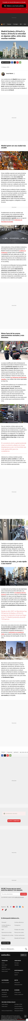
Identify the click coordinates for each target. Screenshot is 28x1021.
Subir (22, 955)
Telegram (20, 906)
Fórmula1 (4, 922)
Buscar (26, 949)
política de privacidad (19, 897)
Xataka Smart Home (6, 969)
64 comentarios (6, 62)
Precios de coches (19, 932)
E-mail (20, 62)
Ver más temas (6, 943)
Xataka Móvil (4, 965)
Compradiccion (5, 996)
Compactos (17, 925)
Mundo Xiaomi (5, 971)
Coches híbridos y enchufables (6, 926)
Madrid (16, 752)
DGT (4, 24)
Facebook (12, 62)
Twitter (15, 62)
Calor (25, 24)
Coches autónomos (19, 935)
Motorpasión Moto (18, 984)
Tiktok (6, 909)
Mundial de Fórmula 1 (19, 938)
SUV (3, 929)
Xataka (3, 962)
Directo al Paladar (5, 982)
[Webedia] (5, 956)
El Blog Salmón (17, 992)
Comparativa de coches (7, 935)
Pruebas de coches (19, 929)
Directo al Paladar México (7, 1010)
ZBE (21, 24)
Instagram (17, 906)
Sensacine (16, 972)
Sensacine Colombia (18, 1008)
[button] (10, 73)
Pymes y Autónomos (18, 994)
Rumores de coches (7, 932)
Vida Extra (16, 965)
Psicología (15, 24)
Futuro (3, 938)
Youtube (14, 906)
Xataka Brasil (4, 1006)
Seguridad (9, 752)
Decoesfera (4, 994)
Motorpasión (17, 982)
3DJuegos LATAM (18, 1004)
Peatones (9, 24)
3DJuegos (16, 962)
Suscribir (23, 894)
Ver (15, 820)
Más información (21, 1019)
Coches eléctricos (19, 922)
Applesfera (4, 967)
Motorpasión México (18, 1010)
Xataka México (5, 1004)
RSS (23, 906)
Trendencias (4, 992)
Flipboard (17, 62)
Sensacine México (18, 1006)
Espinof (16, 974)
